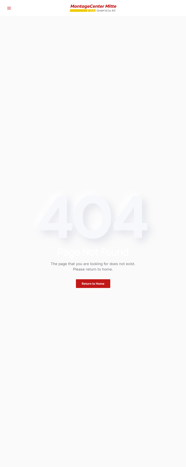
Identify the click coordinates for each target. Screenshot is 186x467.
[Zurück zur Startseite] (93, 8)
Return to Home (93, 283)
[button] (9, 8)
